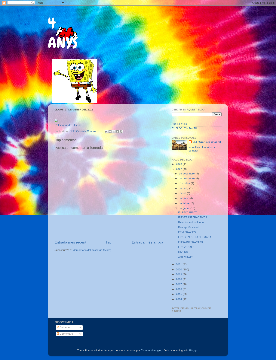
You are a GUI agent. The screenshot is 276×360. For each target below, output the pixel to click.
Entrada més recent (70, 242)
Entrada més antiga (147, 242)
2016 (179, 289)
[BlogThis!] (110, 131)
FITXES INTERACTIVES (192, 217)
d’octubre (185, 183)
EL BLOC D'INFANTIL (185, 128)
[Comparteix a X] (114, 131)
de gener (184, 208)
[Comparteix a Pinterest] (121, 131)
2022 (179, 169)
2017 (179, 284)
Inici (109, 242)
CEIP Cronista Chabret (206, 142)
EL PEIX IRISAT (187, 212)
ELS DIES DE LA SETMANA (194, 237)
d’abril (183, 193)
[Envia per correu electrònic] (107, 131)
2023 (179, 164)
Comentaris (66, 333)
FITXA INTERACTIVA (190, 242)
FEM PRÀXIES (187, 232)
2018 (179, 279)
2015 (179, 294)
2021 (179, 264)
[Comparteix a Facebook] (117, 131)
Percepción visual (188, 227)
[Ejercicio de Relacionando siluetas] (56, 121)
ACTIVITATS (185, 257)
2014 (179, 299)
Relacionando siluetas (68, 125)
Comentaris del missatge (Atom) (92, 250)
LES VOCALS (186, 247)
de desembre (187, 173)
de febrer (185, 203)
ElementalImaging (151, 350)
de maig (184, 188)
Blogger (193, 350)
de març (184, 198)
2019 (179, 274)
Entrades (64, 327)
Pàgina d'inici (179, 124)
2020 (179, 269)
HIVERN (183, 252)
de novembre (187, 178)
